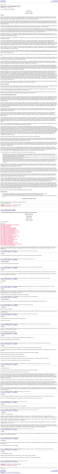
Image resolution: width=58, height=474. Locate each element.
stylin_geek (15, 278)
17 (0, 428)
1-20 (3, 465)
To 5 (11, 287)
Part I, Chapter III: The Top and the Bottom (8, 227)
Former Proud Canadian (17, 286)
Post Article (56, 1)
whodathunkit (15, 391)
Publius (14, 209)
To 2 (11, 279)
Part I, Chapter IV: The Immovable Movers (8, 228)
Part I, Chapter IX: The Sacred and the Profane (8, 233)
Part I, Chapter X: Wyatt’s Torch (6, 234)
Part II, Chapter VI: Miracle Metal (6, 240)
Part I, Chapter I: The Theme (5, 225)
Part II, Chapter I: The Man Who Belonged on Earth (9, 235)
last (16, 465)
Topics (52, 1)
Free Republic (2, 0)
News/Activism (55, 0)
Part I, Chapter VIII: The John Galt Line (7, 232)
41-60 (8, 465)
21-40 (5, 465)
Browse (1, 1)
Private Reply (7, 210)
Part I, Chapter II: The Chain (5, 226)
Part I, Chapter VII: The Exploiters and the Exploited (9, 231)
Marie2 (14, 401)
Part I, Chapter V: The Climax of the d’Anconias (9, 229)
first (1, 465)
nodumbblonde (15, 267)
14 (0, 391)
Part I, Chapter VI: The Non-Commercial (7, 230)
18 (0, 437)
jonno (14, 428)
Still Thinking (15, 304)
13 (0, 363)
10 (0, 323)
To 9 (11, 324)
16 (0, 409)
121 (13, 465)
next (15, 465)
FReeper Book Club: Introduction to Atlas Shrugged (9, 224)
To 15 (11, 410)
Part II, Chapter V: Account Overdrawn (7, 239)
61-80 (10, 465)
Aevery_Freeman (16, 296)
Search (5, 1)
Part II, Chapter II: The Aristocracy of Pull (8, 236)
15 (0, 401)
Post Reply (3, 210)
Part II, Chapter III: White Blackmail (6, 237)
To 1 (11, 251)
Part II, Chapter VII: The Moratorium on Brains (8, 241)
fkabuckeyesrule (16, 437)
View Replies (13, 210)
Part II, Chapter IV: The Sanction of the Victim (8, 238)
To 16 (11, 461)
